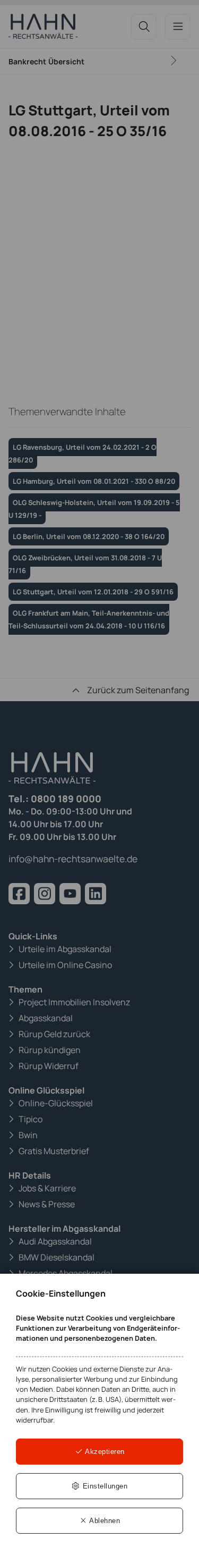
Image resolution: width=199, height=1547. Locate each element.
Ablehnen (104, 1521)
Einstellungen (103, 1486)
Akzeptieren (104, 1452)
